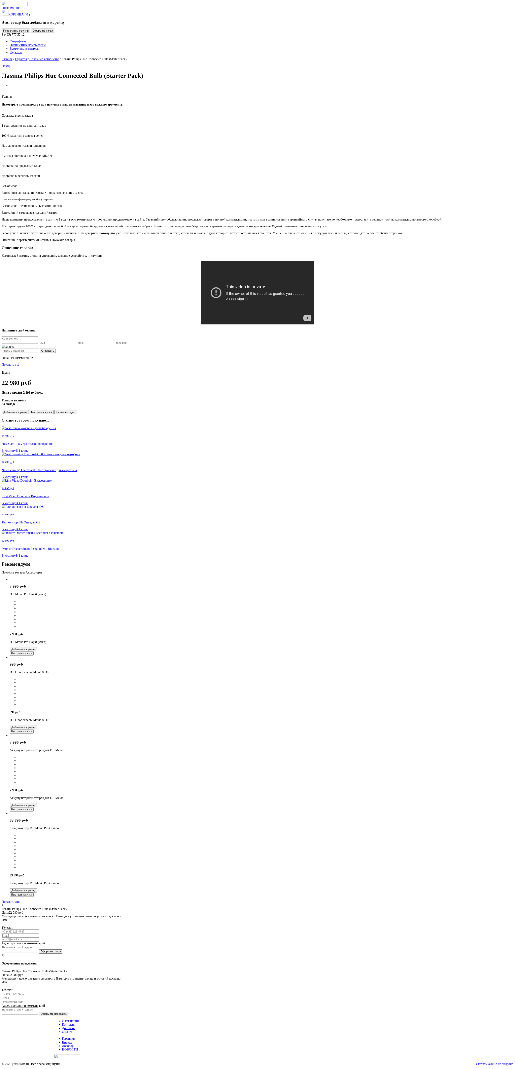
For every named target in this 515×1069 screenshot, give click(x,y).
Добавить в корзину (15, 412)
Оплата (67, 1031)
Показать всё (10, 364)
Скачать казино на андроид (494, 1064)
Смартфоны (18, 41)
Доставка (68, 1028)
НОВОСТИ (70, 1049)
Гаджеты (16, 52)
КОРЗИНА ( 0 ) (19, 14)
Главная (7, 59)
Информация (11, 7)
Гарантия (68, 1038)
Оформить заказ (43, 30)
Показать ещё (11, 901)
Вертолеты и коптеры (24, 48)
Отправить (47, 350)
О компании (70, 1021)
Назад (6, 66)
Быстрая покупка (41, 412)
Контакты (68, 1024)
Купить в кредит (66, 412)
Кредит (67, 1042)
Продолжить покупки (16, 30)
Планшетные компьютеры (28, 45)
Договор (68, 1045)
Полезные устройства (44, 59)
